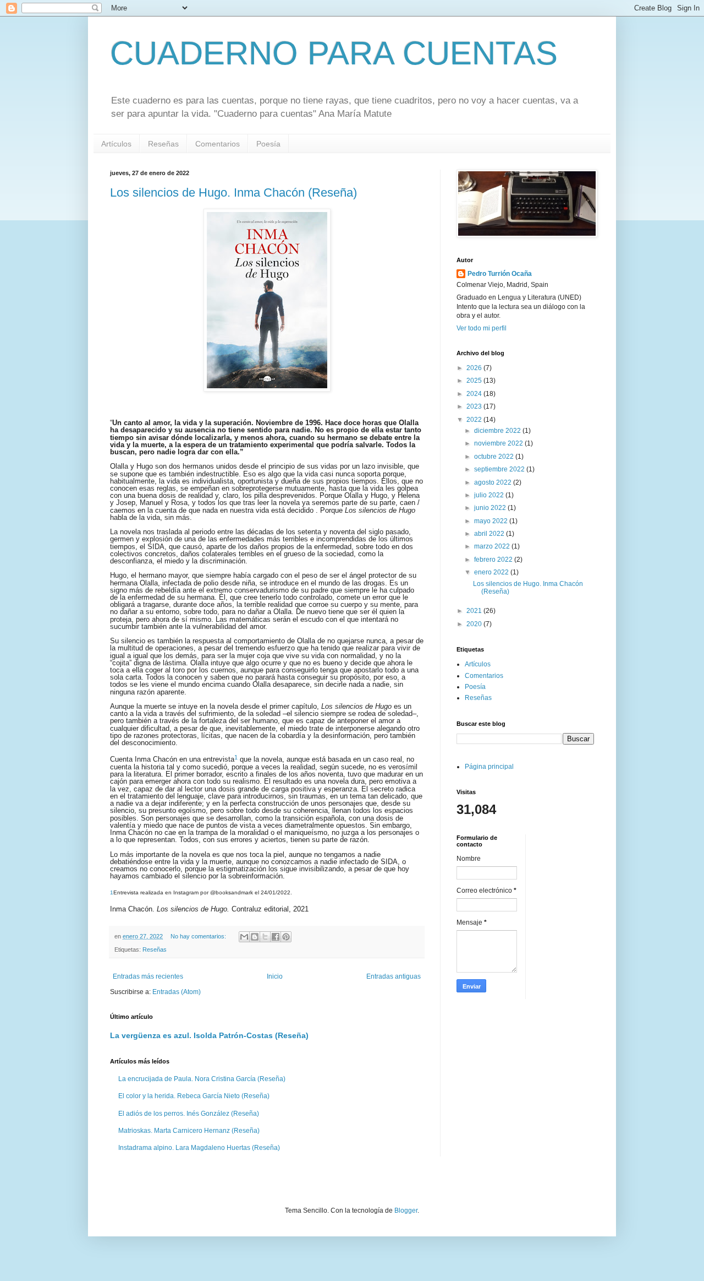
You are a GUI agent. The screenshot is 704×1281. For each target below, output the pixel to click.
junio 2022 (491, 508)
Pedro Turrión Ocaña (500, 274)
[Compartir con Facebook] (275, 936)
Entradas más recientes (148, 976)
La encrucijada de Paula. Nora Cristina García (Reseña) (201, 1079)
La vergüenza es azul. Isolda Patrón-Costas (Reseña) (209, 1035)
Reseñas (163, 143)
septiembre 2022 (500, 469)
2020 (474, 624)
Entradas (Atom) (176, 992)
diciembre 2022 (498, 431)
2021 (474, 611)
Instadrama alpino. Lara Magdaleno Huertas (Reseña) (199, 1148)
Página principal (489, 766)
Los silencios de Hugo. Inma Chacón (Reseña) (233, 192)
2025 (474, 380)
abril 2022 (490, 534)
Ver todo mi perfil (482, 328)
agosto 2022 (493, 482)
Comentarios (217, 143)
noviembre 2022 (499, 443)
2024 (474, 394)
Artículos (116, 143)
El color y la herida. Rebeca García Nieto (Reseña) (194, 1096)
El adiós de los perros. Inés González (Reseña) (188, 1113)
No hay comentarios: (199, 936)
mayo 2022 (491, 521)
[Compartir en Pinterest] (286, 936)
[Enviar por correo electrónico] (244, 936)
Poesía (268, 143)
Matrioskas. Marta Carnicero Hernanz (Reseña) (189, 1131)
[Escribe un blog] (254, 936)
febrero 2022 (494, 559)
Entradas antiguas (393, 976)
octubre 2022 (494, 456)
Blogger (405, 1210)
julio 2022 (489, 495)
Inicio (275, 976)
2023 (474, 406)
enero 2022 (492, 572)
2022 (474, 420)
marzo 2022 (493, 546)
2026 (474, 368)
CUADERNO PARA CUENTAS (334, 53)
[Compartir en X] (265, 936)
